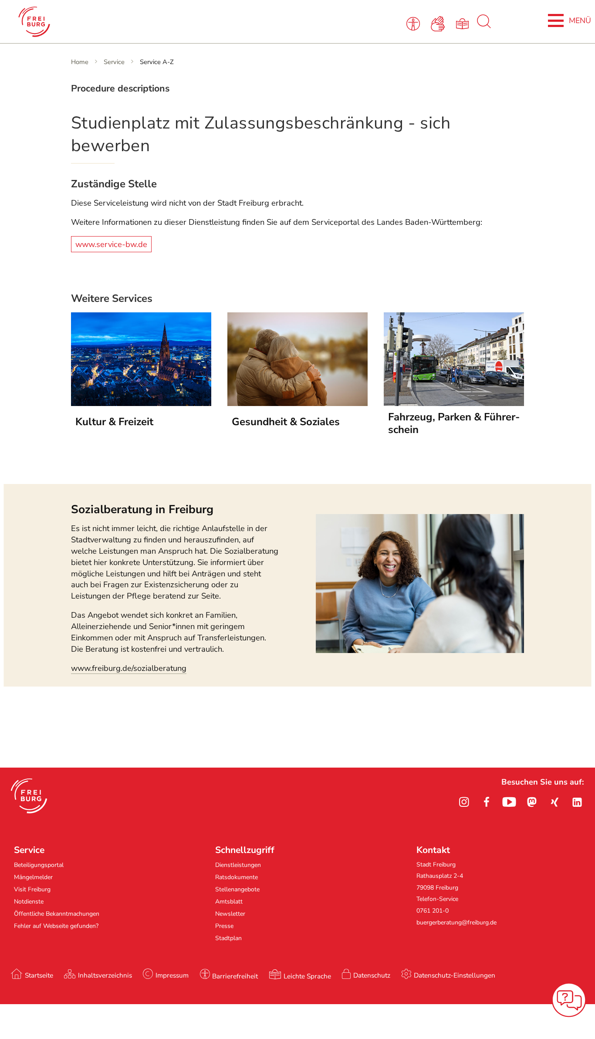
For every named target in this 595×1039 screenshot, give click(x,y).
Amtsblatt (229, 901)
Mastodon (532, 802)
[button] (29, 796)
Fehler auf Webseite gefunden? (56, 926)
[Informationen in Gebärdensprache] (439, 23)
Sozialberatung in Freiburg (142, 509)
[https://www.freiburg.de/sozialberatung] (420, 650)
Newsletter (230, 914)
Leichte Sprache (307, 976)
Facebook (487, 802)
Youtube (509, 802)
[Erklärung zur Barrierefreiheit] (415, 23)
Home (79, 62)
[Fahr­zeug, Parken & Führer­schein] (454, 403)
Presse (224, 926)
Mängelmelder (33, 877)
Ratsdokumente (236, 877)
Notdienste (29, 901)
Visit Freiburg (32, 889)
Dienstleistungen (238, 865)
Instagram (464, 802)
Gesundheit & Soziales (286, 422)
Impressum (172, 975)
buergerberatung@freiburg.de (456, 922)
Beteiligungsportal (39, 865)
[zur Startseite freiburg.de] (126, 21)
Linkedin (577, 802)
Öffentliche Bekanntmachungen (56, 914)
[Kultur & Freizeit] (141, 403)
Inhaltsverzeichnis (105, 975)
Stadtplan (228, 938)
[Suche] (484, 26)
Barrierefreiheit (235, 976)
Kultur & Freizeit (114, 422)
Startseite (39, 975)
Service (114, 62)
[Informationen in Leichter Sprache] (463, 23)
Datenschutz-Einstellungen (454, 975)
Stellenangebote (237, 889)
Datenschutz (371, 975)
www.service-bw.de (111, 244)
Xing (554, 802)
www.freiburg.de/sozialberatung (128, 668)
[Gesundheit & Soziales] (297, 403)
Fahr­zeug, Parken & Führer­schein (454, 423)
